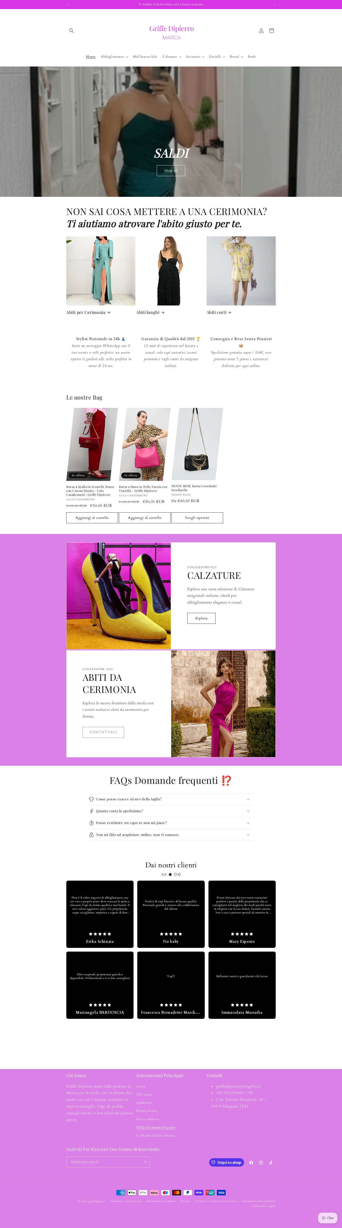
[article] (100, 914)
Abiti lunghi (147, 312)
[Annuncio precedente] (68, 4)
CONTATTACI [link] (103, 732)
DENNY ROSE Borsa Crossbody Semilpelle (194, 488)
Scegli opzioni (197, 517)
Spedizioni (144, 1103)
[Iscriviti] (145, 1162)
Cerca (140, 1086)
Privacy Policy (147, 1111)
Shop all (171, 170)
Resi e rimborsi (147, 1119)
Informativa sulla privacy (126, 1201)
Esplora (201, 618)
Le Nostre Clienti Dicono (155, 1135)
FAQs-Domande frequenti (156, 1127)
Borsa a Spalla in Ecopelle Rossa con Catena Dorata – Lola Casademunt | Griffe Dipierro (90, 491)
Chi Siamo (144, 1094)
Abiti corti (217, 312)
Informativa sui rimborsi (161, 1201)
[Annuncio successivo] (274, 4)
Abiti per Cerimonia (85, 312)
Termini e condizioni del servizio (216, 1201)
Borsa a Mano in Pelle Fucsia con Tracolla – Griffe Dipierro (143, 489)
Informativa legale (264, 1206)
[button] (71, 31)
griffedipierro (97, 1201)
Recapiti (186, 1201)
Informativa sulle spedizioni (258, 1201)
